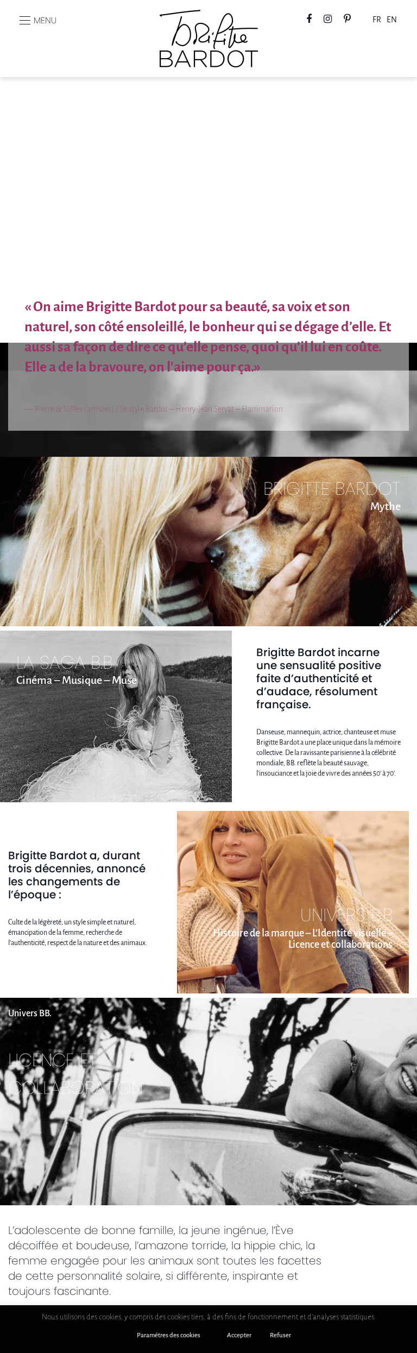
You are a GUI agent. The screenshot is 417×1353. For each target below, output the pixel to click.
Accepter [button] (239, 1335)
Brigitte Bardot (209, 28)
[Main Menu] (25, 20)
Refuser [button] (280, 1335)
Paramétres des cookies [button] (168, 1335)
